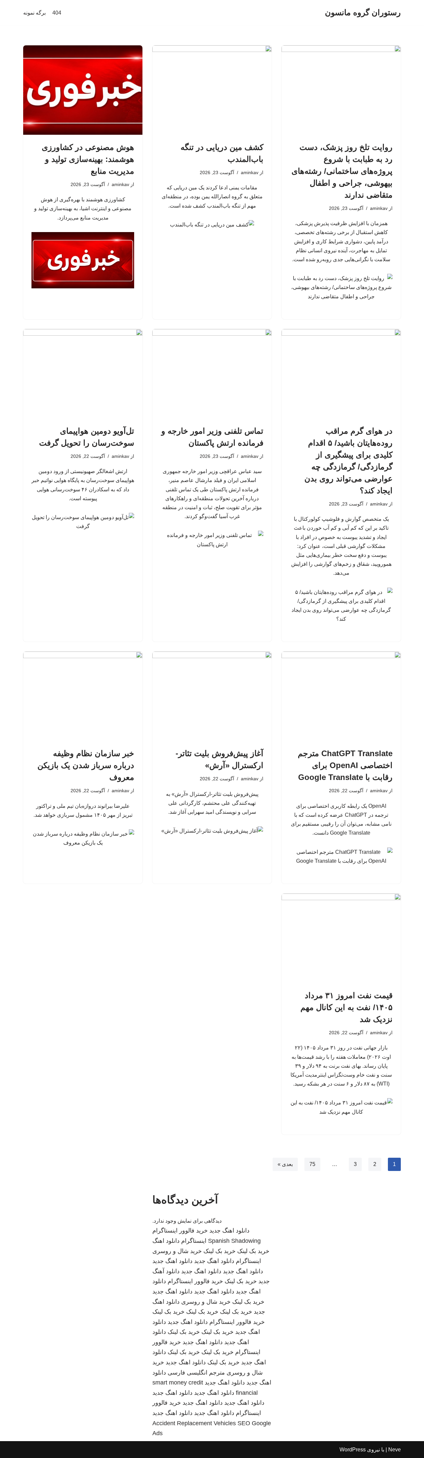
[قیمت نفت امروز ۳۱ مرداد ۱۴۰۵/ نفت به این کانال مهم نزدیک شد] (341, 938)
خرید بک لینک (253, 1251)
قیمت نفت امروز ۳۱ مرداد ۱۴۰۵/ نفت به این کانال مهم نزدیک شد (346, 1007)
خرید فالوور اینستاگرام (180, 1230)
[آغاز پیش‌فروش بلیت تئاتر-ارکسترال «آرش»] (212, 696)
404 (56, 13)
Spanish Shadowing (234, 1241)
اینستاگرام (193, 1241)
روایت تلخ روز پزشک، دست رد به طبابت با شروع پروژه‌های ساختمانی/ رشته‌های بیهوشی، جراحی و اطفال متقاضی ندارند (342, 171)
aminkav (379, 208)
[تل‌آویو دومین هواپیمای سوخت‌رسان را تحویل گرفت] (82, 373)
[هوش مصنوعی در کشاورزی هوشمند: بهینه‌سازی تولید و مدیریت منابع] (82, 90)
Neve (394, 1449)
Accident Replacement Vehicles (194, 1423)
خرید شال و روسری (177, 1251)
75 (312, 1164)
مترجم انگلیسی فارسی (196, 1372)
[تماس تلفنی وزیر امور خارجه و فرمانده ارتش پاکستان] (212, 373)
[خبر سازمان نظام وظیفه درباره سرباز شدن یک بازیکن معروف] (82, 696)
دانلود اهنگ (166, 1241)
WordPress (353, 1449)
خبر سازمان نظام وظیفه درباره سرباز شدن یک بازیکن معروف (85, 765)
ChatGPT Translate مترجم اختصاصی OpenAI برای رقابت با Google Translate (345, 765)
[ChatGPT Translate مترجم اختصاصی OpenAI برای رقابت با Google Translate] (341, 696)
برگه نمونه (34, 13)
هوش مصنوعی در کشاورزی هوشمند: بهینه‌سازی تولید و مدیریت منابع (88, 159)
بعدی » (285, 1164)
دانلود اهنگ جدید (229, 1230)
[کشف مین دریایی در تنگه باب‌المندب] (212, 90)
